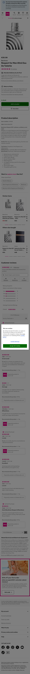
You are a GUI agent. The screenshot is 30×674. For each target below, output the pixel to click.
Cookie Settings (15, 341)
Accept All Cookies (15, 346)
